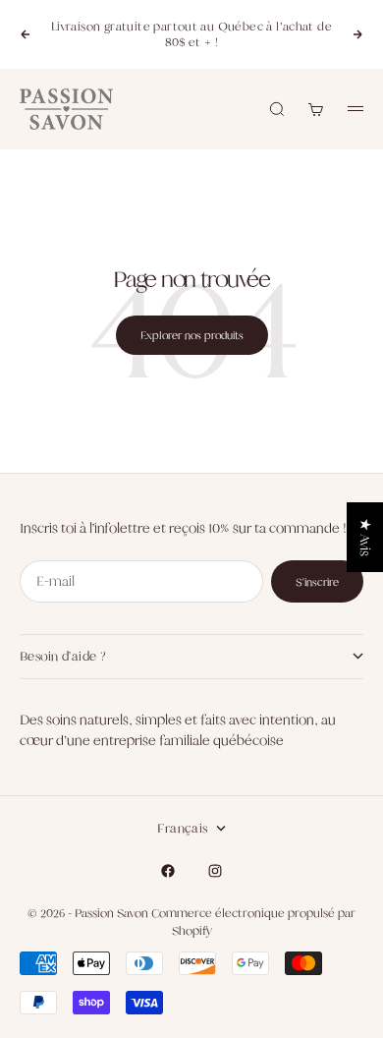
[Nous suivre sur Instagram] (215, 871)
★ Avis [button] (365, 537)
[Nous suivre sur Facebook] (168, 871)
